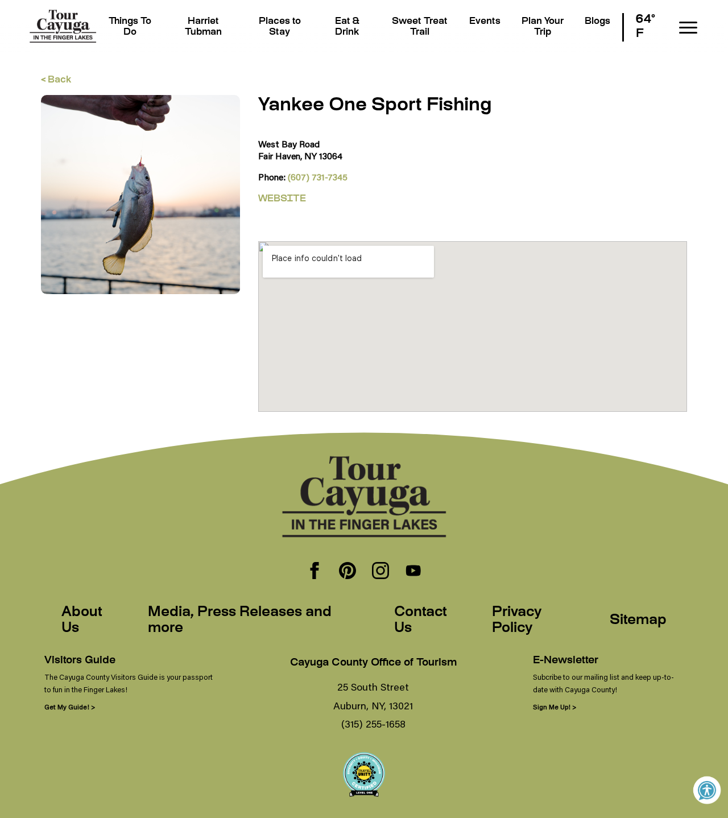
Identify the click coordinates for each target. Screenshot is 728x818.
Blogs (597, 22)
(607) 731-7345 (318, 177)
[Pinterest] (347, 571)
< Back (56, 80)
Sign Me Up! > (554, 707)
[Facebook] (314, 571)
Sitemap (638, 620)
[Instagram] (380, 571)
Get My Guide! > (69, 707)
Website (282, 199)
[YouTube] (413, 571)
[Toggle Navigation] (688, 27)
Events (484, 22)
